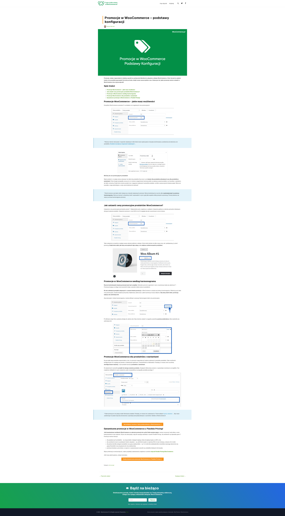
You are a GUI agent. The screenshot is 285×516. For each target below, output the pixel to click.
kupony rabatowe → (168, 413)
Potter (127, 512)
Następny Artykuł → (180, 476)
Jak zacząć (111, 465)
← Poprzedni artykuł (104, 476)
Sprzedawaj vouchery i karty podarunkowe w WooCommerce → (143, 424)
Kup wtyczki (163, 3)
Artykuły (171, 3)
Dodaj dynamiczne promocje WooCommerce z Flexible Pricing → (142, 459)
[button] (178, 3)
